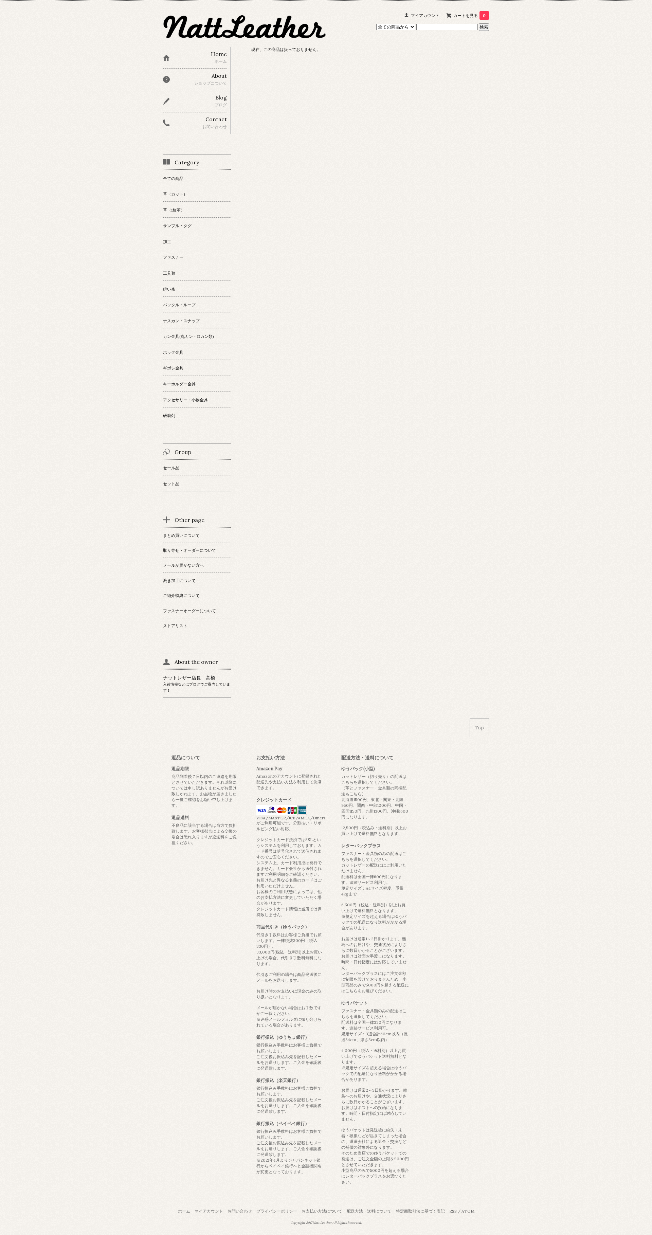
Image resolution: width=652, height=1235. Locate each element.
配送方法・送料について (369, 1211)
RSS (453, 1211)
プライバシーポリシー (276, 1211)
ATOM (467, 1211)
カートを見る (469, 15)
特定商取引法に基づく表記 (420, 1211)
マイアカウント (425, 15)
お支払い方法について (322, 1211)
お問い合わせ (240, 1211)
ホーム (184, 1211)
